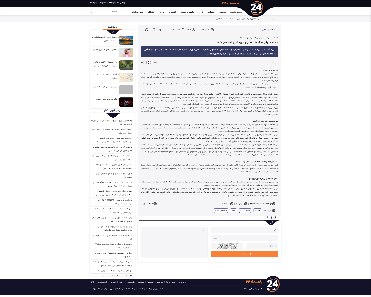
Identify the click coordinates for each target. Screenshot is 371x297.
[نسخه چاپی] (146, 30)
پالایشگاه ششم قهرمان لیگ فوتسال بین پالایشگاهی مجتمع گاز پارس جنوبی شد (112, 219)
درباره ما (182, 282)
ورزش (161, 12)
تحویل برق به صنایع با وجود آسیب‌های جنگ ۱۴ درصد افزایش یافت (113, 246)
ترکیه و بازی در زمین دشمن (106, 99)
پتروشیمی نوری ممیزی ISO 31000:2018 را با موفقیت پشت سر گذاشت (115, 202)
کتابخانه (151, 12)
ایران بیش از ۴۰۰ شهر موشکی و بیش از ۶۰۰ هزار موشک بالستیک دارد (105, 64)
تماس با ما (171, 282)
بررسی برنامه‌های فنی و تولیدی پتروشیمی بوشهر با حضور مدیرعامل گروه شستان (112, 149)
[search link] (91, 11)
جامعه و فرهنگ (187, 12)
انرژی (201, 12)
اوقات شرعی (102, 282)
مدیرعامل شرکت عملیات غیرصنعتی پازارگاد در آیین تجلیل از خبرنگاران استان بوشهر (112, 184)
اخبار (264, 29)
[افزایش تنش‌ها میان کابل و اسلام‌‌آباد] (126, 77)
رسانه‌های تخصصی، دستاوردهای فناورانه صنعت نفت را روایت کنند (113, 255)
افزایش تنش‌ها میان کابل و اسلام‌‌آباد (107, 76)
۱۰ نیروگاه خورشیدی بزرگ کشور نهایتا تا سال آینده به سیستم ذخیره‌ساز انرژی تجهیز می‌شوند (112, 264)
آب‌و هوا (113, 282)
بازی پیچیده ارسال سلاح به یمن (105, 86)
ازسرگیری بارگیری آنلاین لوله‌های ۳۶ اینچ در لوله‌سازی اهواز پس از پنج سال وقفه (115, 228)
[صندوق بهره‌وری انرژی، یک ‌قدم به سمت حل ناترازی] (126, 40)
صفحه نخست (236, 12)
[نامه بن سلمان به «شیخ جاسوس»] (126, 52)
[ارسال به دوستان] (159, 30)
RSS (92, 282)
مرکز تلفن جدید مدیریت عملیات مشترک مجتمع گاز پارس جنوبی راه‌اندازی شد (112, 211)
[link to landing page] (260, 8)
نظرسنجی (131, 282)
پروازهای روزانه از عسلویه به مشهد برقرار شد (115, 270)
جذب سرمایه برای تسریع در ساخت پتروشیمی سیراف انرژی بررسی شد (111, 122)
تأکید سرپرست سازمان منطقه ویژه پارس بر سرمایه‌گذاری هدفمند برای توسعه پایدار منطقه (114, 140)
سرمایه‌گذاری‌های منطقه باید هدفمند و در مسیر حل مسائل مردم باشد (112, 131)
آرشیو (121, 282)
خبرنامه (160, 282)
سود (233, 210)
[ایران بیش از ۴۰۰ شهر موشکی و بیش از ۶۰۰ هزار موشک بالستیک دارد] (126, 65)
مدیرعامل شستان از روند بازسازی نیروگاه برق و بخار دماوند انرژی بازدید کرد (112, 158)
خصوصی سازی (221, 210)
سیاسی (222, 12)
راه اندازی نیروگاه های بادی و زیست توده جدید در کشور (237, 19)
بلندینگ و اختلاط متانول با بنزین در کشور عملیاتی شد (112, 237)
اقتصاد (257, 210)
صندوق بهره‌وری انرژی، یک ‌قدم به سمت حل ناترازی (104, 39)
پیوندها (151, 282)
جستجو (141, 282)
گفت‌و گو (172, 12)
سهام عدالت (245, 210)
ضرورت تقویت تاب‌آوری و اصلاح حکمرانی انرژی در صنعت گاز (113, 175)
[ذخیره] (153, 30)
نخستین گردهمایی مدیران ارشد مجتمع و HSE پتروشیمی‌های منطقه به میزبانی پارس (114, 166)
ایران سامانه (248, 289)
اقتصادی (211, 12)
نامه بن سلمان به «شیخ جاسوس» (104, 49)
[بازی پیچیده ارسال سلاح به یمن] (126, 89)
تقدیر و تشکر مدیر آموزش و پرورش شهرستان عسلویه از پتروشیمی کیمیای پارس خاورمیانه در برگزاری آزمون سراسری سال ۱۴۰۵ (114, 193)
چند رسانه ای (137, 12)
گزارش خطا (239, 203)
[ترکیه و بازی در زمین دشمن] (126, 102)
